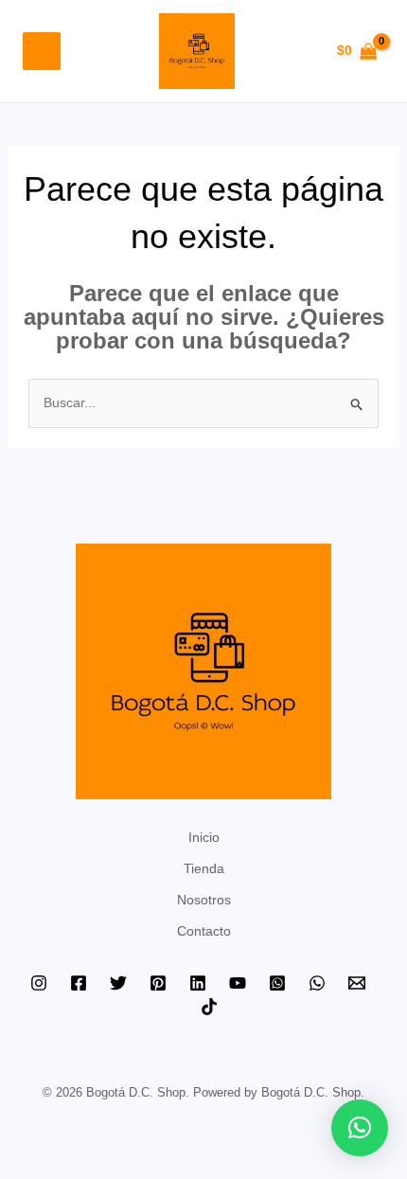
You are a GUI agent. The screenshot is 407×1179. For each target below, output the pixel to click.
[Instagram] (38, 982)
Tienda (204, 868)
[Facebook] (78, 982)
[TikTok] (209, 1006)
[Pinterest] (158, 982)
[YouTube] (237, 982)
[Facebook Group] (277, 982)
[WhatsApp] (317, 982)
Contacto (204, 930)
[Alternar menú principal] (42, 51)
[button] (359, 1127)
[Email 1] (356, 982)
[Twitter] (118, 982)
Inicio (204, 837)
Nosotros (204, 899)
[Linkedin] (197, 982)
